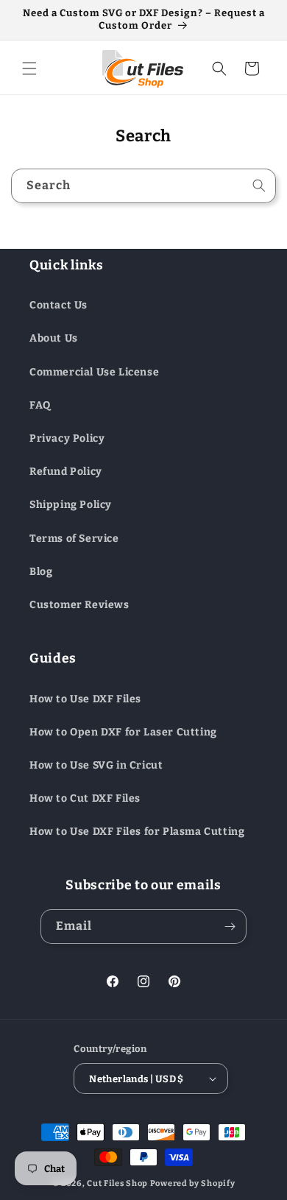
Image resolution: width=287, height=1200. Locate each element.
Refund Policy (65, 471)
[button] (29, 68)
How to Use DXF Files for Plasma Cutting (136, 831)
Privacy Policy (66, 438)
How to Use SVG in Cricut (96, 765)
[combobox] (143, 185)
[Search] (259, 185)
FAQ (40, 405)
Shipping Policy (70, 504)
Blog (40, 571)
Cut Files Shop (117, 1183)
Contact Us (58, 305)
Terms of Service (74, 538)
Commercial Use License (94, 372)
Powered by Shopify (192, 1183)
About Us (53, 338)
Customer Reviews (79, 605)
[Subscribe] (229, 926)
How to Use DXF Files (85, 699)
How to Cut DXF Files (85, 798)
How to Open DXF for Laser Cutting (123, 732)
